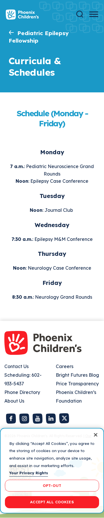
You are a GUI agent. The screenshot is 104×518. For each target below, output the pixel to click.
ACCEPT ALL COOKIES (52, 502)
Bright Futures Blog (77, 375)
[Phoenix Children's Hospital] (22, 14)
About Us (14, 401)
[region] (52, 470)
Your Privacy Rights (28, 473)
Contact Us (16, 366)
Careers (64, 366)
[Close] (95, 435)
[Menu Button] (93, 14)
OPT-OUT (52, 485)
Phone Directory (22, 392)
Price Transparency (77, 383)
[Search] (80, 14)
